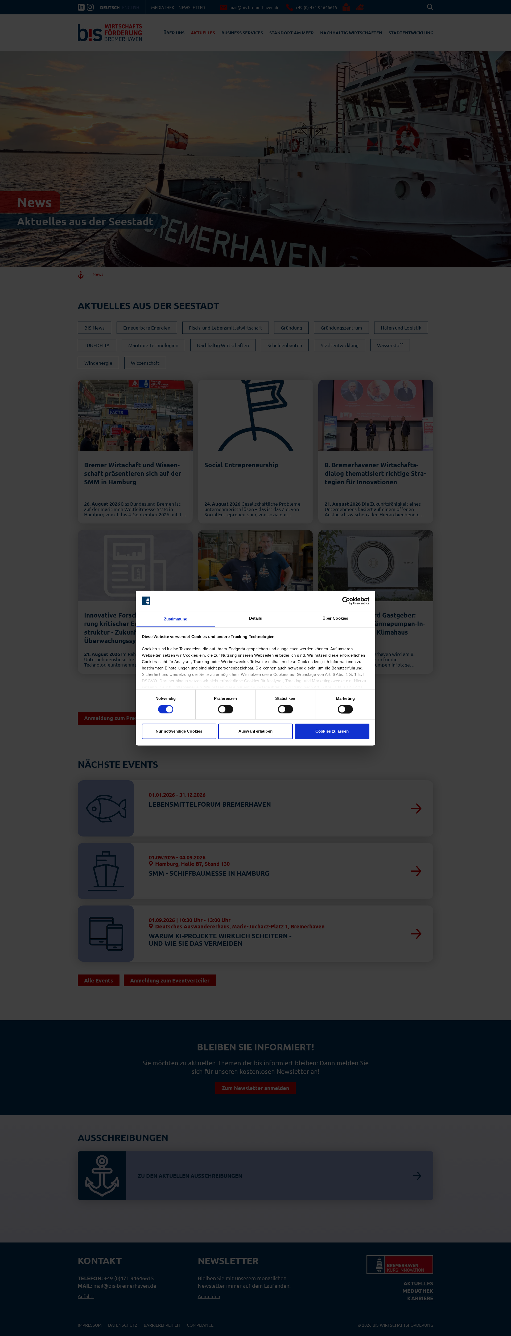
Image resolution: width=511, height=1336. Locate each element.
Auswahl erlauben (255, 731)
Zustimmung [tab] (176, 619)
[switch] (225, 709)
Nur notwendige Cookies (179, 731)
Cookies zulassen (332, 731)
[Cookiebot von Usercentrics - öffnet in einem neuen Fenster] (346, 601)
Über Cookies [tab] (335, 618)
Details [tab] (255, 618)
